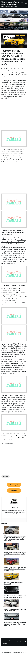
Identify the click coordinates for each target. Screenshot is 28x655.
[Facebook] (14, 519)
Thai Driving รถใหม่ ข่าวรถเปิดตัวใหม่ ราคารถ (12, 3)
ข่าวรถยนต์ (5, 476)
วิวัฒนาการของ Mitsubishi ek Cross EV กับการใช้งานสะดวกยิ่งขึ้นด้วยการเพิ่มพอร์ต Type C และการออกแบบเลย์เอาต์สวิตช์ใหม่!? (15, 538)
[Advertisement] (14, 115)
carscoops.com (9, 443)
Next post (14, 490)
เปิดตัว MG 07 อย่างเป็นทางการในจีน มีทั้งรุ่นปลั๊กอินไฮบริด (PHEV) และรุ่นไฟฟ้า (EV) (15, 554)
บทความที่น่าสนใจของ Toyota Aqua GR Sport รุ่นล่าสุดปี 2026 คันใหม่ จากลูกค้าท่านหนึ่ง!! (15, 624)
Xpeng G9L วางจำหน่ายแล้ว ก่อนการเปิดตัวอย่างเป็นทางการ (15, 610)
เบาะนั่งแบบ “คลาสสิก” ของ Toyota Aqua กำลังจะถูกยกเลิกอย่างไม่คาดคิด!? (15, 596)
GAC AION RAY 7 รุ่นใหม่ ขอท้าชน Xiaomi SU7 (13, 583)
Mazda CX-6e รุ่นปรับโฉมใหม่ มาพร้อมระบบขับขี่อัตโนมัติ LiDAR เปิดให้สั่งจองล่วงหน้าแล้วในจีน (15, 569)
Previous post (14, 485)
